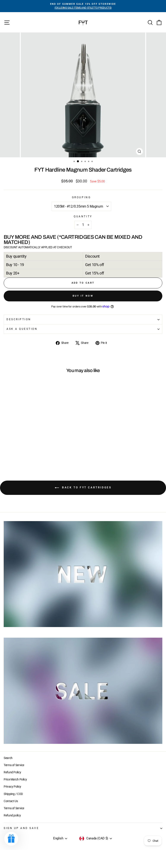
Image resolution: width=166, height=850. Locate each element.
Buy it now (83, 295)
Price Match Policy (15, 779)
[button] (11, 839)
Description (18, 319)
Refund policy (12, 815)
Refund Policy (12, 772)
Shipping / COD (13, 794)
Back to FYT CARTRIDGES (86, 487)
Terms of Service (14, 765)
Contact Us (11, 801)
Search (8, 758)
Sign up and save (21, 828)
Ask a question (21, 328)
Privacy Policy (12, 786)
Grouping (81, 197)
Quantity (83, 216)
